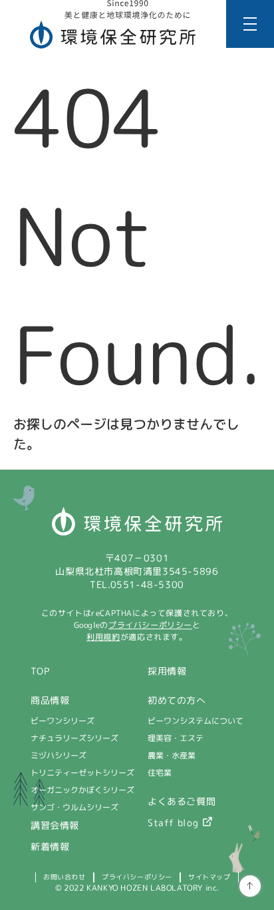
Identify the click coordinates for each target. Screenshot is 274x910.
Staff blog (173, 822)
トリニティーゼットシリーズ (82, 772)
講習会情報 (55, 825)
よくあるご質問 (181, 801)
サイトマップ (209, 876)
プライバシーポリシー (150, 625)
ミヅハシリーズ (58, 755)
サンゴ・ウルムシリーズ (74, 807)
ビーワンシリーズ (62, 720)
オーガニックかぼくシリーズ (82, 790)
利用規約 (103, 637)
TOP (40, 671)
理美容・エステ (176, 738)
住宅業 (160, 772)
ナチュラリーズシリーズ (74, 738)
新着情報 (50, 846)
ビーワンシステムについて (195, 720)
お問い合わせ (64, 876)
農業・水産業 (172, 755)
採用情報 (167, 671)
